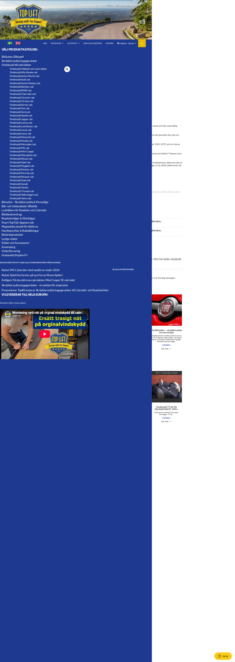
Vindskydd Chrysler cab (22, 97)
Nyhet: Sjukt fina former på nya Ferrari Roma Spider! (32, 275)
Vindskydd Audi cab (20, 79)
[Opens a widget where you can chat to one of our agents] (223, 656)
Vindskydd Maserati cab (22, 137)
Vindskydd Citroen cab (21, 101)
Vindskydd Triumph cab (22, 191)
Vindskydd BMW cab (20, 90)
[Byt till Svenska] (10, 43)
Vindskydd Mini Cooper (22, 151)
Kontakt (110, 43)
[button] (67, 69)
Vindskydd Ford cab (20, 111)
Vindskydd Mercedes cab (23, 144)
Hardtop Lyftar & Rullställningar (20, 230)
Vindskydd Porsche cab (22, 173)
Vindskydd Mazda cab (21, 140)
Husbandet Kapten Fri (14, 255)
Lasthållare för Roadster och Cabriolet (24, 210)
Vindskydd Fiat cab (19, 108)
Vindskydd (176, 258)
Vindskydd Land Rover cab (23, 126)
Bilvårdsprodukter (12, 234)
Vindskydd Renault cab (22, 176)
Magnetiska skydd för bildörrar (20, 226)
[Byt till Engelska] (18, 43)
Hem (45, 43)
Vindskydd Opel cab (20, 162)
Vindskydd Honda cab (21, 115)
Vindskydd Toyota (19, 187)
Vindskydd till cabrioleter (16, 65)
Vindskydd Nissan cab (21, 158)
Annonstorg (8, 247)
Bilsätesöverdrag (12, 214)
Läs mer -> (166, 339)
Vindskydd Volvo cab (20, 198)
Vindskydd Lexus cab (20, 129)
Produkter (56, 43)
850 (156, 258)
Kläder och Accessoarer (16, 242)
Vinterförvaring (11, 251)
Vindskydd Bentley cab (22, 86)
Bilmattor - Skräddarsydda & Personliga (25, 202)
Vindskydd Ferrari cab (21, 104)
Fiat (160, 258)
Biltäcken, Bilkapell (13, 56)
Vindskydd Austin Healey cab (25, 83)
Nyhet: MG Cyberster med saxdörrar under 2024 (30, 270)
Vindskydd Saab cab (20, 180)
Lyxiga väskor (10, 238)
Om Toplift (72, 43)
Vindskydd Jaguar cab (21, 119)
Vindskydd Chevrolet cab (23, 93)
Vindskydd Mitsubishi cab (23, 155)
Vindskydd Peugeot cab (22, 165)
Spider (166, 258)
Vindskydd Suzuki (19, 183)
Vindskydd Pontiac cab (21, 169)
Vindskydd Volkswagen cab (24, 194)
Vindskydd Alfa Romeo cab (23, 72)
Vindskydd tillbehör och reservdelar (28, 68)
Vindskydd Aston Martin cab (24, 76)
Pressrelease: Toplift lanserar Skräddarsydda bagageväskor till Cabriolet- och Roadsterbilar (55, 290)
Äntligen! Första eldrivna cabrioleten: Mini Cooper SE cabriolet (38, 280)
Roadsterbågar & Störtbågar (18, 218)
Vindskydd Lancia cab (21, 122)
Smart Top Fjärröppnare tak (18, 222)
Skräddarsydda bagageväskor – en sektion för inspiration (35, 285)
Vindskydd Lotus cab (20, 133)
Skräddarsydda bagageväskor (19, 61)
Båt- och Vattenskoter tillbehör (20, 206)
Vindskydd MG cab (19, 147)
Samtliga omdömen (92, 43)
